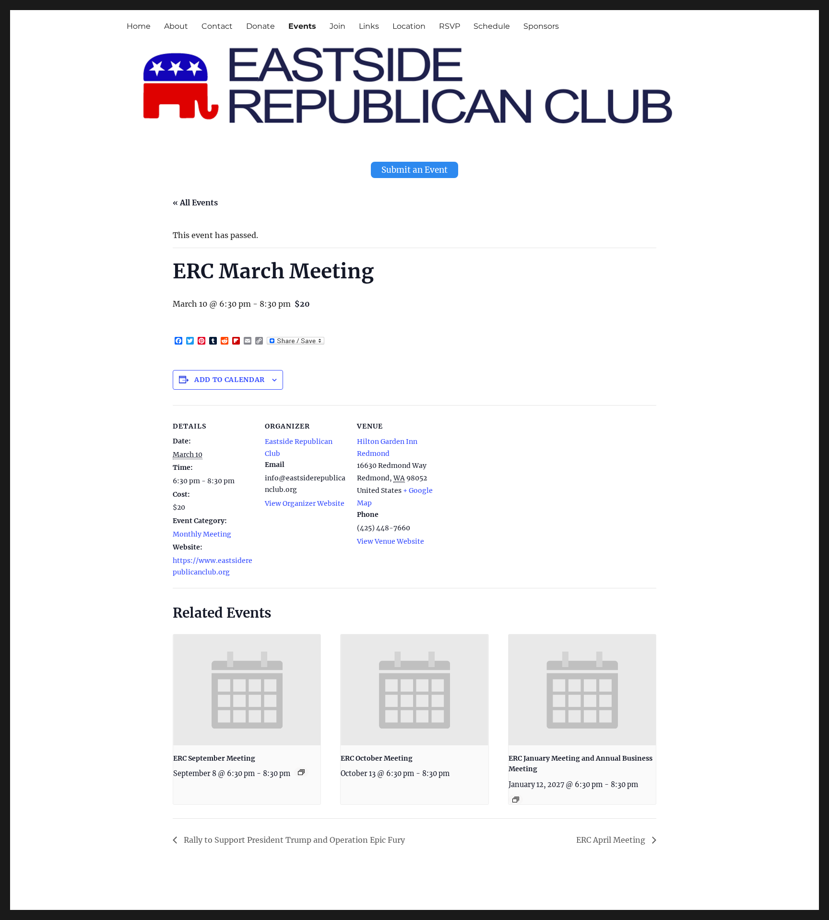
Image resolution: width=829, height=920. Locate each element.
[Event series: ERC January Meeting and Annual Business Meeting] (515, 799)
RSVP (449, 26)
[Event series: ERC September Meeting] (301, 772)
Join (337, 26)
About (176, 26)
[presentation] (246, 689)
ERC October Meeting (377, 758)
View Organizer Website (304, 503)
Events (302, 26)
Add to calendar (229, 379)
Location (409, 26)
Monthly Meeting (202, 534)
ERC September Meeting (214, 758)
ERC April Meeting (611, 840)
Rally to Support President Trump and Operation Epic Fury (293, 840)
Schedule (492, 26)
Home (139, 26)
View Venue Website (390, 541)
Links (369, 26)
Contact (217, 26)
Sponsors (541, 26)
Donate (260, 26)
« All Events (195, 202)
